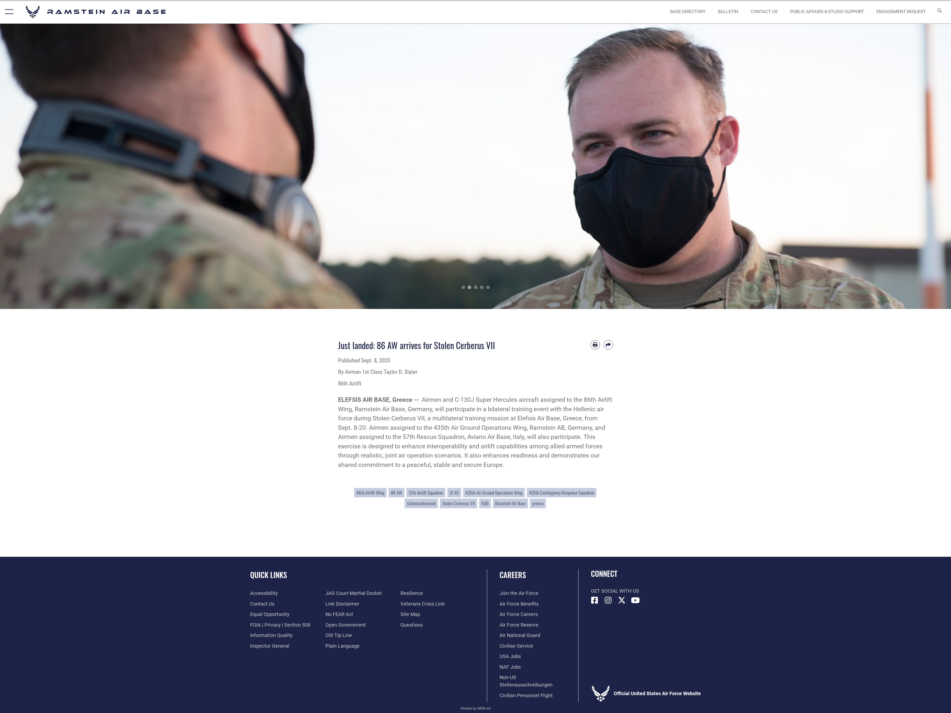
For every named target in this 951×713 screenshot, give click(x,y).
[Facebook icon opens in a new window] (594, 600)
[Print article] (595, 345)
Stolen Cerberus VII (458, 503)
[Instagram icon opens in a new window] (608, 600)
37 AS (454, 492)
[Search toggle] (939, 12)
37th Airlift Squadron (426, 492)
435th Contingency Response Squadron (561, 492)
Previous (47, 166)
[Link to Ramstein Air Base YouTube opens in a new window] (635, 600)
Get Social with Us (615, 591)
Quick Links (268, 574)
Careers (513, 574)
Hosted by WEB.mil (476, 708)
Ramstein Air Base (510, 503)
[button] (8, 12)
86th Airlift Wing (370, 492)
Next (903, 166)
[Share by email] (608, 345)
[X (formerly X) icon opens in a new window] (622, 600)
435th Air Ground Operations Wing (494, 492)
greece (538, 503)
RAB (485, 503)
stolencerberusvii (421, 503)
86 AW (396, 492)
